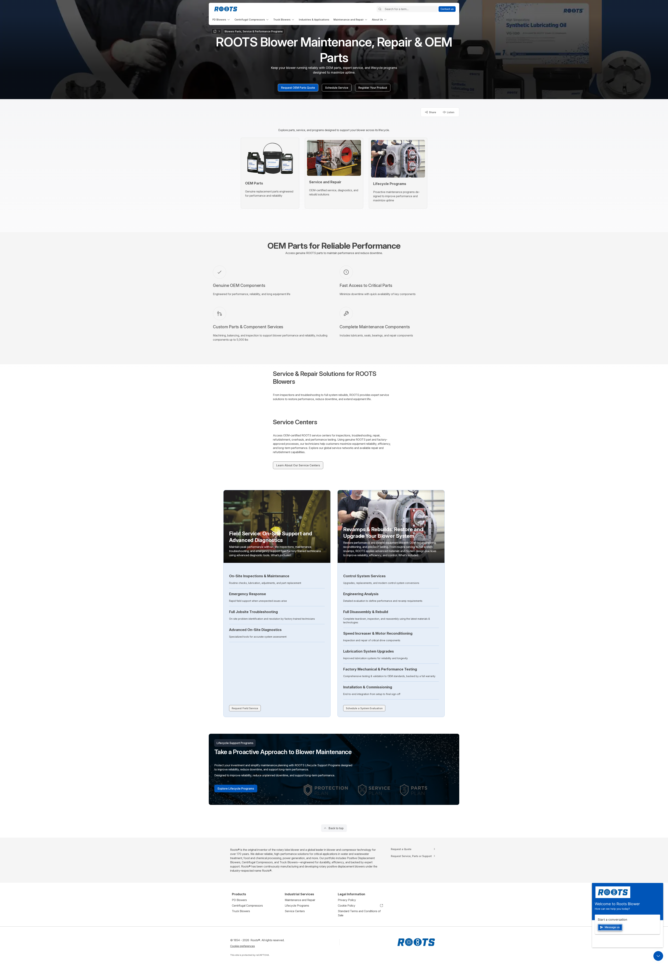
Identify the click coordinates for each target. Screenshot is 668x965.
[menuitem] (221, 19)
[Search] (380, 9)
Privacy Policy (347, 900)
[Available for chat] (658, 956)
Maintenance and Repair (300, 900)
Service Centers (295, 911)
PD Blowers (239, 900)
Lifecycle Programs (297, 905)
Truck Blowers (241, 911)
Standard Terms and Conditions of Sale (359, 913)
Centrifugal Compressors (247, 905)
